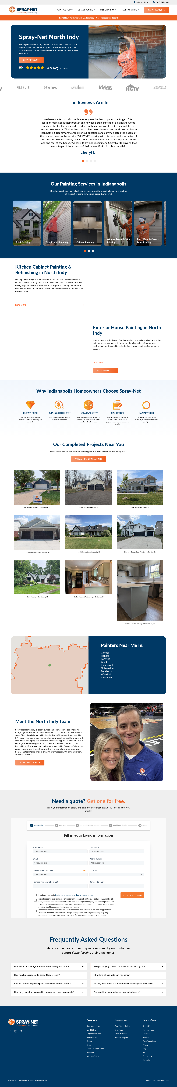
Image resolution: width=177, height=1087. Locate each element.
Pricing (145, 1045)
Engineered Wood (94, 1033)
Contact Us (147, 1056)
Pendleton (106, 671)
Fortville (105, 658)
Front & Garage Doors (95, 1048)
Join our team (148, 1030)
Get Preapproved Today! (107, 17)
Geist (104, 661)
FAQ (144, 1052)
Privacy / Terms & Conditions (157, 1080)
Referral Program (121, 1037)
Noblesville (107, 668)
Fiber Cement (92, 1037)
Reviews (146, 1037)
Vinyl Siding (91, 1030)
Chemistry (119, 1030)
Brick (89, 1045)
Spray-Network (121, 1033)
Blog (144, 1048)
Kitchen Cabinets (93, 1056)
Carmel (105, 652)
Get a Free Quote (156, 10)
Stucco (89, 1041)
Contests (146, 1060)
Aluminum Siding (93, 1026)
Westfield (106, 674)
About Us (146, 1026)
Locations (146, 1033)
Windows (90, 1052)
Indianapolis (108, 665)
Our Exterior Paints (122, 1026)
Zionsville (106, 677)
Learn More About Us (29, 762)
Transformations (149, 1041)
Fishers (105, 655)
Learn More (21, 243)
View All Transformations (88, 459)
